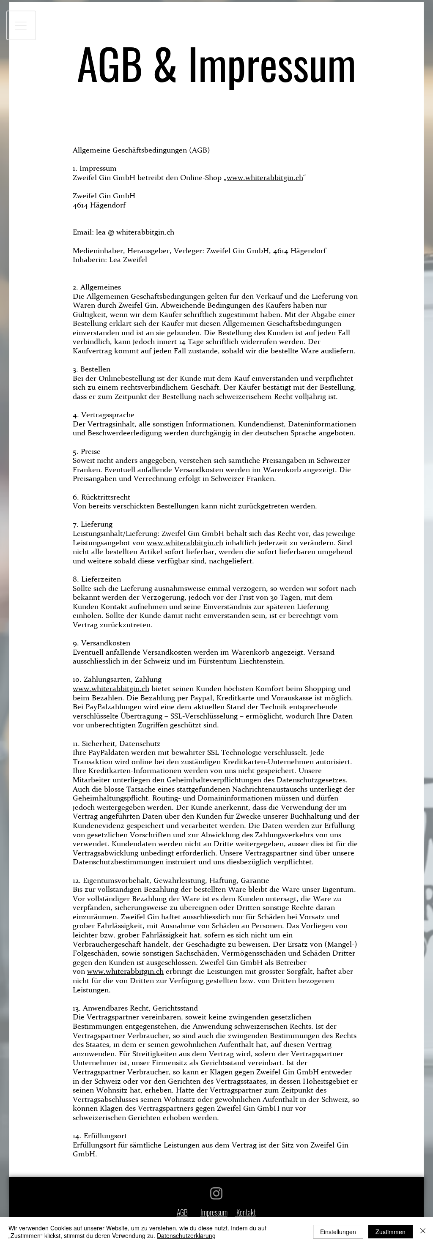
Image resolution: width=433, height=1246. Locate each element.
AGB (182, 1212)
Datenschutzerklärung (186, 1235)
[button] (21, 25)
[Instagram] (216, 1193)
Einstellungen (338, 1231)
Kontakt (245, 1212)
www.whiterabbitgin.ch (265, 177)
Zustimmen (390, 1231)
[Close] (423, 1231)
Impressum (213, 1212)
